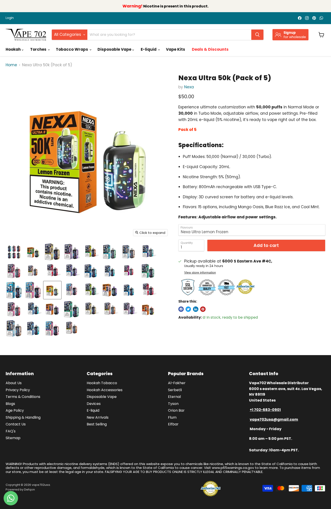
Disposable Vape (114, 49)
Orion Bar (176, 410)
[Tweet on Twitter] (188, 309)
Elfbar (173, 424)
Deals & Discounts (210, 49)
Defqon (29, 489)
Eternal (174, 396)
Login (10, 18)
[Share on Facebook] (181, 309)
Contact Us (16, 424)
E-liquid (149, 49)
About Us (14, 383)
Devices (94, 403)
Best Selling (97, 424)
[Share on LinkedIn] (195, 309)
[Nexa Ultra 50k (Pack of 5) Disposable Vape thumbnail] (14, 252)
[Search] (257, 35)
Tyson (173, 403)
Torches (38, 49)
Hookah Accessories (104, 390)
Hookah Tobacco (102, 383)
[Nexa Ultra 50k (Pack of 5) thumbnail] (33, 252)
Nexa (189, 87)
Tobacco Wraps (72, 49)
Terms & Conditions (23, 396)
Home (11, 65)
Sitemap (13, 438)
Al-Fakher (177, 383)
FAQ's (11, 431)
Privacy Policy (18, 390)
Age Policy (15, 410)
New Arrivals (98, 417)
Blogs (10, 403)
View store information (200, 272)
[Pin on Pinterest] (203, 309)
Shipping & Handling (23, 417)
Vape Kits (175, 49)
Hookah (14, 49)
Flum (172, 417)
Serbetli (175, 390)
